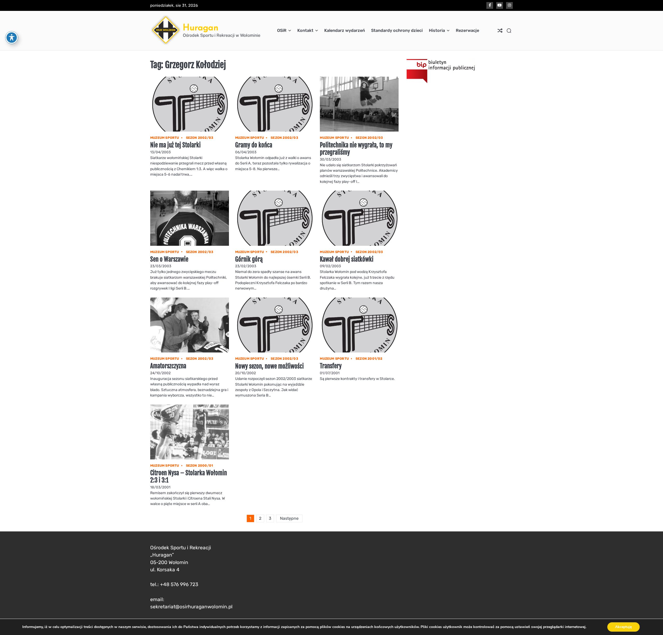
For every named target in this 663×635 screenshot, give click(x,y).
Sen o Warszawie (169, 259)
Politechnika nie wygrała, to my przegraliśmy (356, 148)
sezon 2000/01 (199, 465)
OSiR (281, 30)
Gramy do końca (253, 145)
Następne (289, 518)
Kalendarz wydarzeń (344, 30)
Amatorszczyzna (168, 366)
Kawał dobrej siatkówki (346, 259)
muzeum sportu (164, 138)
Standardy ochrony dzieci (397, 30)
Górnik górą (249, 259)
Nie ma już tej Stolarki (175, 145)
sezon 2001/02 (369, 358)
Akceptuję (623, 626)
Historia (437, 30)
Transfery (331, 366)
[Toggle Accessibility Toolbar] (11, 37)
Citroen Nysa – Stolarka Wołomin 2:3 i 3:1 (188, 476)
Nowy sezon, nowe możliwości (269, 366)
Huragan (200, 27)
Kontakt (305, 30)
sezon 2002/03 (199, 138)
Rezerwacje (467, 30)
